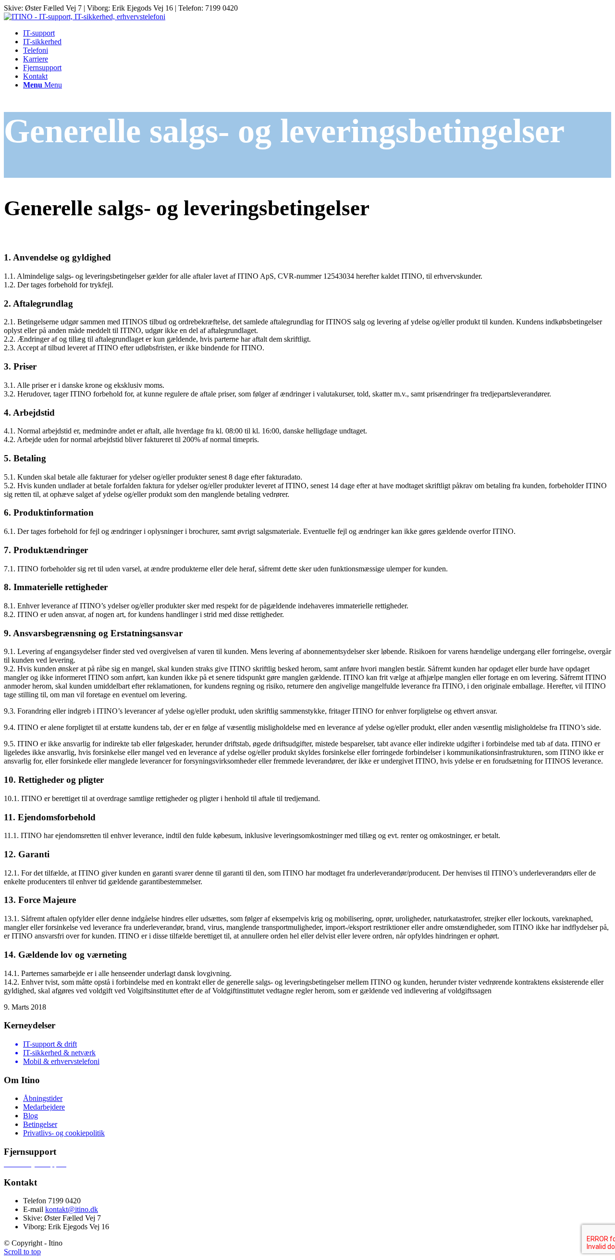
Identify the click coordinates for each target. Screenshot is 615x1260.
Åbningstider (42, 1098)
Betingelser (40, 1124)
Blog (30, 1116)
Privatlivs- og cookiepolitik (64, 1133)
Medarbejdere (44, 1107)
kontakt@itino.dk (71, 1209)
